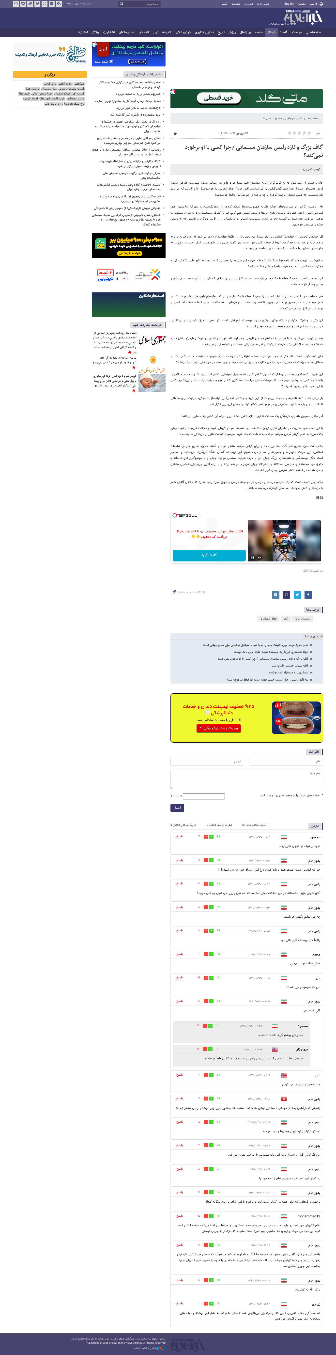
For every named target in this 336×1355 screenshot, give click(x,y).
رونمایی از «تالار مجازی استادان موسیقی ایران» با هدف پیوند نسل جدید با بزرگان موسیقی (126, 152)
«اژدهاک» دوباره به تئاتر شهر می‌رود (138, 108)
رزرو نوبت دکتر (53, 104)
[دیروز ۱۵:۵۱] (152, 365)
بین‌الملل (245, 32)
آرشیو (224, 4)
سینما (266, 118)
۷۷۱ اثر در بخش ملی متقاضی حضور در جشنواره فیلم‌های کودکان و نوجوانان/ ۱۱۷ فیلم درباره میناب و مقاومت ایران (128, 126)
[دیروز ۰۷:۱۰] (152, 340)
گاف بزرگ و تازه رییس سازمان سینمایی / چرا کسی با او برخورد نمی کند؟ (263, 658)
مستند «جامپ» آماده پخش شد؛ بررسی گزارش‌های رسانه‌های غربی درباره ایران (129, 187)
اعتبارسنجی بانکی (42, 94)
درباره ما (248, 4)
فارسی (313, 4)
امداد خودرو (30, 98)
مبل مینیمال (49, 89)
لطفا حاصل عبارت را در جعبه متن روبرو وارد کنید (291, 795)
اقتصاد (284, 32)
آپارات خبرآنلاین (30, 4)
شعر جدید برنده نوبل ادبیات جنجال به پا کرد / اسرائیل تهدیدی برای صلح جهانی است (255, 645)
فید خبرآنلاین (59, 4)
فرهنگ (271, 32)
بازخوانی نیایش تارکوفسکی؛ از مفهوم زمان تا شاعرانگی (127, 208)
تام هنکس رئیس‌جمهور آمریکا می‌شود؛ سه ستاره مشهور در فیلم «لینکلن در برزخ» (130, 199)
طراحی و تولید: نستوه (145, 1348)
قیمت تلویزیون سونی (71, 89)
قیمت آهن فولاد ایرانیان (69, 94)
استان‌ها (83, 32)
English (289, 4)
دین (155, 32)
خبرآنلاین (296, 18)
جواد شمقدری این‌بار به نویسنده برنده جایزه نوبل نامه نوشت (271, 652)
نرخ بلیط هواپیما (74, 104)
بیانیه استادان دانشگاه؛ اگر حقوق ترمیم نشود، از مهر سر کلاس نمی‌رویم (115, 360)
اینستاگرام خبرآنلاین (44, 4)
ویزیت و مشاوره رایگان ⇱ (218, 728)
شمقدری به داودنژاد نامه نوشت (288, 672)
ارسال (177, 807)
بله (23, 4)
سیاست (297, 32)
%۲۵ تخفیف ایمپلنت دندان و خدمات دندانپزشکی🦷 (218, 710)
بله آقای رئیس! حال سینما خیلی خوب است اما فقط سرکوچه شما (267, 679)
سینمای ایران (303, 618)
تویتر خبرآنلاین (37, 4)
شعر (286, 618)
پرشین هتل (32, 89)
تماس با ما (263, 4)
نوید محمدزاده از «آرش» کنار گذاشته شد (135, 114)
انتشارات (109, 32)
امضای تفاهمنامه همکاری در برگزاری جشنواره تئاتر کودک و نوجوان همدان (130, 85)
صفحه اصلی (313, 32)
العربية (302, 4)
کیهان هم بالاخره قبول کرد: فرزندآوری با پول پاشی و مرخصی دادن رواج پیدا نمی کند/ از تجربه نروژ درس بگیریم (115, 381)
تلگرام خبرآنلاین (52, 4)
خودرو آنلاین (183, 32)
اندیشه (166, 32)
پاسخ (179, 836)
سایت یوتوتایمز (75, 98)
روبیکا (16, 4)
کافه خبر (144, 32)
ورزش (232, 32)
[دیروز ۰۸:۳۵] (152, 383)
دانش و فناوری (204, 32)
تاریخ (221, 32)
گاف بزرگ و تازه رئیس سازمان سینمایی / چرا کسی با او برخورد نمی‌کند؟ (254, 152)
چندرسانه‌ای (126, 32)
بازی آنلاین (49, 84)
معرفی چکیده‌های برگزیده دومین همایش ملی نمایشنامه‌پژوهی (132, 175)
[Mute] (259, 557)
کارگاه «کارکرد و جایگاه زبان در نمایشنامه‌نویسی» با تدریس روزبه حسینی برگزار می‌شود (130, 164)
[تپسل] (172, 91)
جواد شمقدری (268, 618)
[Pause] (253, 557)
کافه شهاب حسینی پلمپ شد (290, 665)
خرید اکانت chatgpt (52, 98)
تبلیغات (235, 4)
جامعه (259, 32)
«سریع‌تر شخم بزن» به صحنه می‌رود (138, 94)
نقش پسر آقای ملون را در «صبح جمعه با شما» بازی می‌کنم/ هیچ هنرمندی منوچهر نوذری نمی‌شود (129, 140)
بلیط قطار (24, 94)
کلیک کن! (209, 555)
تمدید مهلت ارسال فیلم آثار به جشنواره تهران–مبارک (128, 101)
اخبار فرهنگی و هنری (288, 118)
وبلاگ (95, 32)
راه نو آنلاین (65, 84)
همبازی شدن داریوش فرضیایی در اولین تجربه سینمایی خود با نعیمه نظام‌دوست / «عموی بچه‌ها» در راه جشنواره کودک (126, 220)
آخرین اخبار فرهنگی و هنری (144, 74)
